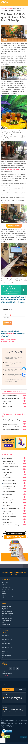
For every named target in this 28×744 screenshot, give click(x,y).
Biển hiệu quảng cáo (8, 458)
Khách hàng (6, 469)
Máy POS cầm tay (6, 608)
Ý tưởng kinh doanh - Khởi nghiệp (12, 525)
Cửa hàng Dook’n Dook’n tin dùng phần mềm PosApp (13, 370)
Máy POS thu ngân (6, 606)
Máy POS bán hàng (7, 611)
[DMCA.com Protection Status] (8, 736)
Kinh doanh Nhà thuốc (9, 486)
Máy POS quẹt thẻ (8, 503)
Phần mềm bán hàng (7, 613)
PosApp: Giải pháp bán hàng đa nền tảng (14, 573)
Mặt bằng (5, 497)
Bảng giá (4, 584)
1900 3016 (20, 2)
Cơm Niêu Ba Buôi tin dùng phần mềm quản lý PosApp (13, 375)
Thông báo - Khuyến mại (9, 516)
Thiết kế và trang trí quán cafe (11, 398)
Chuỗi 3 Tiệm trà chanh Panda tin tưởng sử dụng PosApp (13, 358)
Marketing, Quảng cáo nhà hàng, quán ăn (14, 420)
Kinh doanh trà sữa (8, 494)
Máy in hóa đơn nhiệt (8, 500)
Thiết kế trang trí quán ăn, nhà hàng (12, 427)
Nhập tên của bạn (7, 309)
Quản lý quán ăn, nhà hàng (10, 424)
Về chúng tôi (5, 582)
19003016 (10, 334)
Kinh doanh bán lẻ (8, 478)
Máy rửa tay (6, 505)
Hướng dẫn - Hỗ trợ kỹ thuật (10, 466)
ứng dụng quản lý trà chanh (11, 169)
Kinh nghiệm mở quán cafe (10, 395)
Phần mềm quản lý (8, 514)
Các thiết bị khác (6, 624)
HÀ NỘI (8, 689)
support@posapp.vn (7, 673)
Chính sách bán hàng (8, 461)
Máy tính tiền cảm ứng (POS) (11, 508)
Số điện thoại (7, 315)
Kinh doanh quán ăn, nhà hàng (11, 429)
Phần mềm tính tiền (7, 616)
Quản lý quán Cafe (8, 404)
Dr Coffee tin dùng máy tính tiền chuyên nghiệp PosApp (13, 380)
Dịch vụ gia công (6, 587)
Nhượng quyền (7, 401)
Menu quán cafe (7, 406)
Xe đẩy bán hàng (7, 522)
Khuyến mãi (6, 475)
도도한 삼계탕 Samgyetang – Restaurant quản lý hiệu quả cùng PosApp (13, 364)
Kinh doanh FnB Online (9, 480)
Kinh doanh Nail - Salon (9, 483)
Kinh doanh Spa (7, 489)
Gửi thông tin (7, 322)
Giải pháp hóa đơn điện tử (10, 464)
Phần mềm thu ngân (7, 618)
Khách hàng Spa (7, 472)
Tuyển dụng (6, 519)
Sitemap (4, 593)
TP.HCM (20, 689)
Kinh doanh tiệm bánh (9, 491)
